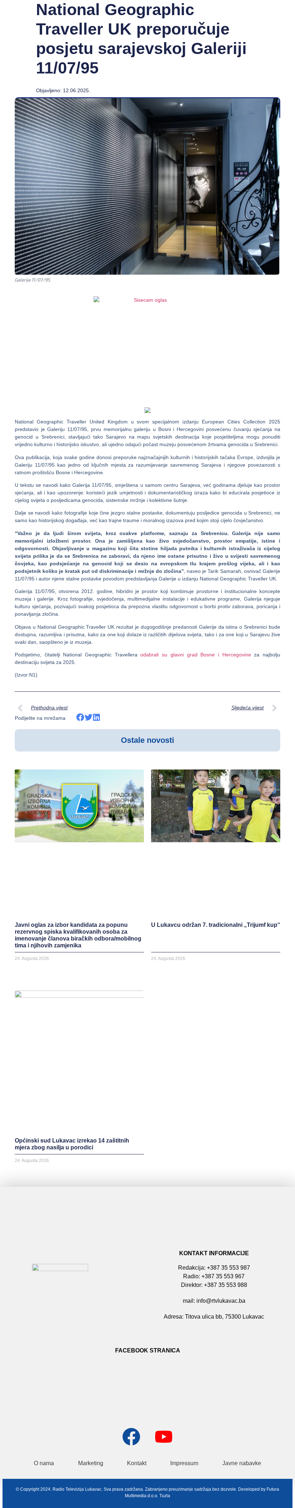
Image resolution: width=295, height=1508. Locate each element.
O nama (44, 1463)
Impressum (184, 1463)
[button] (80, 717)
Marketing (90, 1463)
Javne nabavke (241, 1463)
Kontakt (136, 1463)
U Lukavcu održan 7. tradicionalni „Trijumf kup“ (215, 925)
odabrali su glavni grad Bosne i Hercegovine (195, 654)
